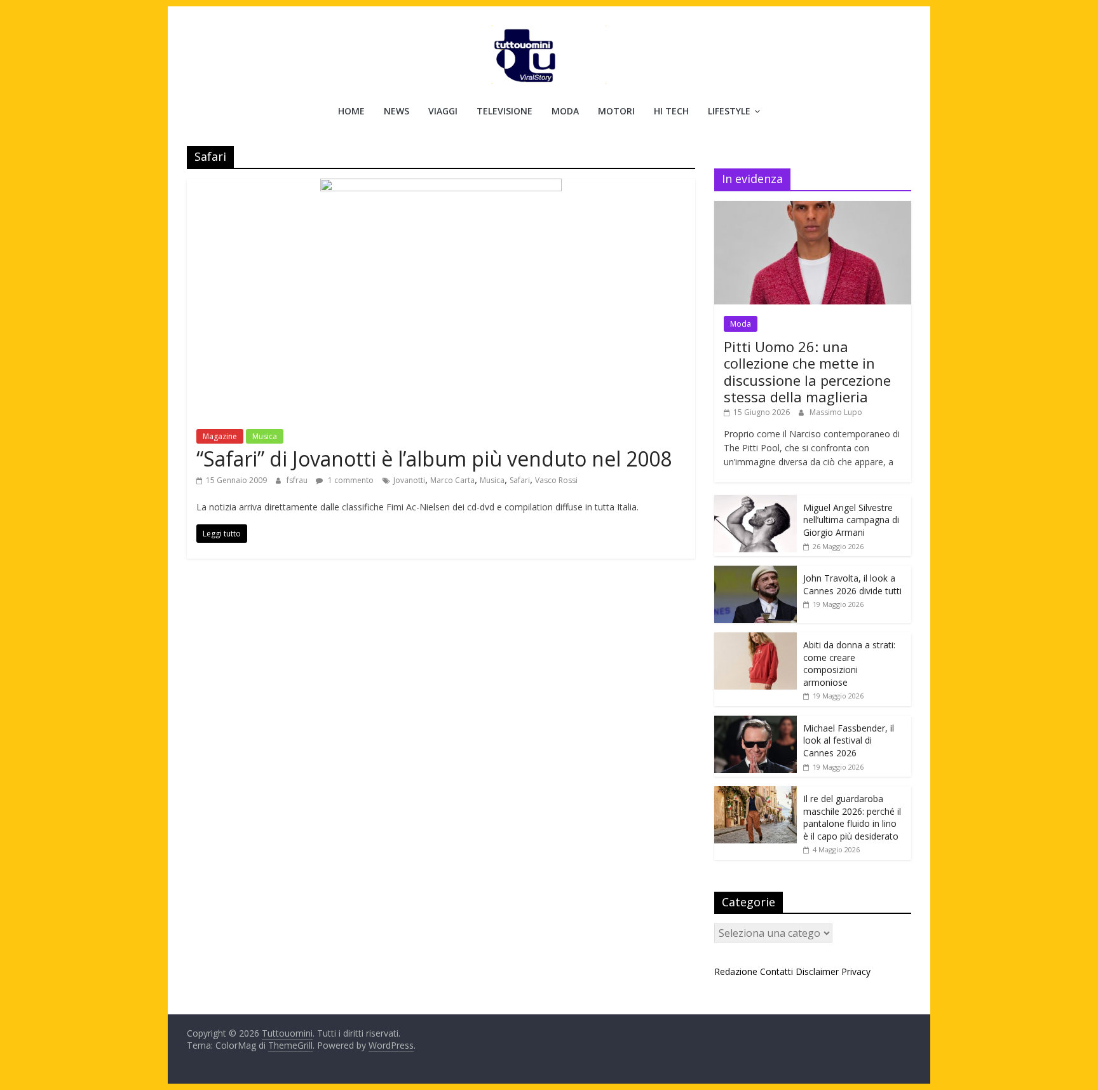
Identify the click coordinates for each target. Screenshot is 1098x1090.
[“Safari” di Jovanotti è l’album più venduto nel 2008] (441, 186)
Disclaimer (817, 971)
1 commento (350, 480)
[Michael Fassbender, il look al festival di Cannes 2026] (755, 722)
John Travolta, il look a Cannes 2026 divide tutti (852, 584)
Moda (565, 111)
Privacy (856, 971)
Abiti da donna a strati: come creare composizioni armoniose (849, 663)
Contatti (776, 971)
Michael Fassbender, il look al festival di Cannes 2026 (848, 740)
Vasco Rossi (556, 480)
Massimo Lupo (836, 412)
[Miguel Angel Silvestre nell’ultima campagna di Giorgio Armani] (755, 502)
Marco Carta (452, 480)
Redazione (735, 971)
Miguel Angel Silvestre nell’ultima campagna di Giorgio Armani (851, 519)
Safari (520, 480)
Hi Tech (671, 111)
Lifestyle (729, 111)
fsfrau (298, 480)
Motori (616, 111)
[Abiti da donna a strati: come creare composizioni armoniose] (755, 639)
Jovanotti (409, 480)
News (396, 111)
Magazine (220, 436)
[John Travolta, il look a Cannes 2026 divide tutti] (755, 572)
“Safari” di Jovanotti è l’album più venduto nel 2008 (434, 458)
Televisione (504, 111)
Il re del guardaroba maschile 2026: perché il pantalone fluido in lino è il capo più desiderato (852, 817)
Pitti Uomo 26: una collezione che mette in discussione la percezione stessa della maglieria (807, 371)
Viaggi (443, 111)
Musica (264, 436)
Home (351, 111)
